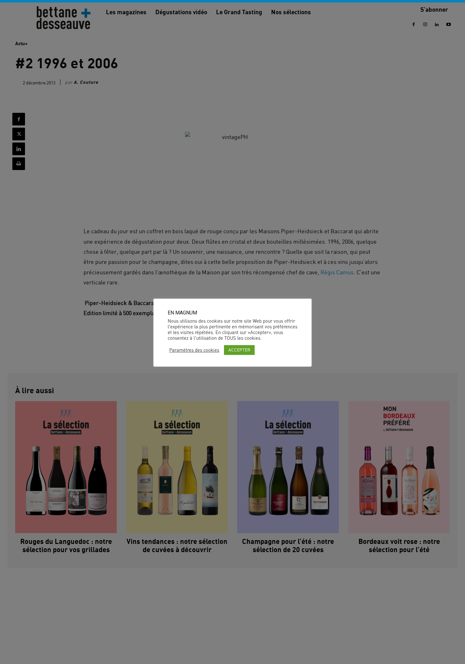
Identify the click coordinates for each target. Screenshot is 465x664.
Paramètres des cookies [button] (194, 350)
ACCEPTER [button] (239, 349)
